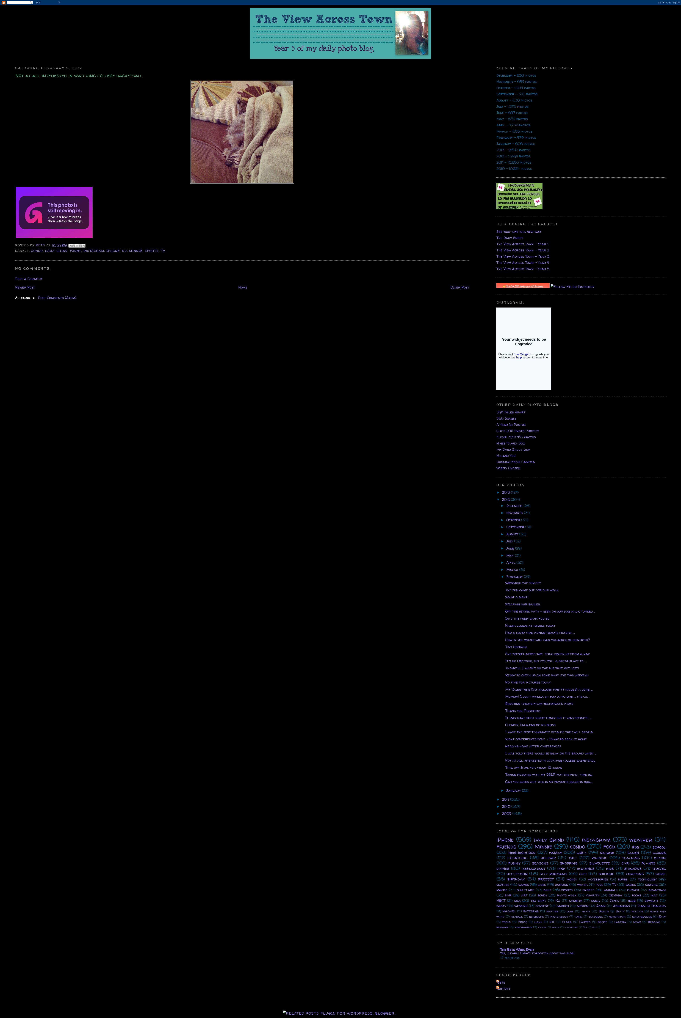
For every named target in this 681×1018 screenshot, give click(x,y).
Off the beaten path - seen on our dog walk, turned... (550, 611)
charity (592, 895)
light (582, 852)
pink (561, 868)
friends (506, 846)
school (659, 847)
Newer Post (25, 287)
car (625, 863)
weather (640, 839)
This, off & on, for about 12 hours (533, 767)
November (515, 512)
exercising (517, 858)
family (555, 852)
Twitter (585, 922)
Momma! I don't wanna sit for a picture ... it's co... (547, 696)
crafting (635, 874)
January (514, 790)
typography (523, 927)
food (609, 846)
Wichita (509, 911)
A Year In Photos (511, 424)
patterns (531, 911)
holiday (548, 858)
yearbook (596, 916)
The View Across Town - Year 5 (522, 268)
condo (37, 251)
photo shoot (559, 916)
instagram (93, 251)
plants (648, 863)
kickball (517, 916)
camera (575, 900)
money (572, 879)
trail (578, 916)
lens (570, 911)
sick (517, 900)
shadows (633, 868)
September (515, 527)
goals (555, 927)
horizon (561, 884)
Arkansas (621, 905)
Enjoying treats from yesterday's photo (539, 703)
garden (563, 905)
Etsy (662, 916)
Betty (620, 911)
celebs (542, 927)
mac (654, 895)
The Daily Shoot (509, 237)
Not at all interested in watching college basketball (550, 760)
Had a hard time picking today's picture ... (540, 632)
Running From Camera (515, 461)
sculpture (571, 927)
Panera (620, 922)
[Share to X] (77, 246)
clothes (502, 884)
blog (631, 900)
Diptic (614, 900)
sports (152, 251)
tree (573, 858)
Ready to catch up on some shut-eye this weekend (546, 675)
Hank (538, 922)
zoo (594, 927)
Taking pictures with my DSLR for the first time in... (549, 774)
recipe (602, 922)
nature (607, 852)
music (595, 900)
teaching (631, 858)
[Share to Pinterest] (83, 246)
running (502, 927)
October (513, 519)
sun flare (525, 889)
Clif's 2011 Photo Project (517, 430)
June (510, 548)
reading (654, 922)
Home (242, 287)
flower (633, 889)
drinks (502, 868)
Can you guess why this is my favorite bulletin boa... (548, 781)
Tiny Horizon (516, 646)
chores (588, 889)
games (523, 884)
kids (610, 868)
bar (508, 895)
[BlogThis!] (73, 246)
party (501, 905)
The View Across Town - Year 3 (522, 256)
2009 (507, 813)
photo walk (567, 895)
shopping (568, 863)
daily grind (56, 251)
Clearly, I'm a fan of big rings (530, 724)
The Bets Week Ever (517, 949)
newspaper (617, 916)
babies (630, 884)
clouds (659, 852)
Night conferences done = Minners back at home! (546, 739)
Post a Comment (29, 278)
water (582, 884)
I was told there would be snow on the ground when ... (551, 753)
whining (599, 858)
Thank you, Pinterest (523, 710)
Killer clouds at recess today (530, 625)
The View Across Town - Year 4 (522, 262)
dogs (547, 889)
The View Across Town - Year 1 (522, 244)
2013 (506, 492)
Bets (41, 245)
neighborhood (522, 852)
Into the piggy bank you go (527, 618)
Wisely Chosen (508, 468)
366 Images (506, 418)
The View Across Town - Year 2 (522, 250)
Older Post (459, 287)
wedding (520, 905)
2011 (506, 799)
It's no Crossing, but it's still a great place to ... (546, 660)
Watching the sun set (523, 582)
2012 (506, 499)
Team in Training (651, 905)
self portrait (553, 874)
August (512, 534)
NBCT (501, 900)
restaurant (533, 868)
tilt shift (538, 900)
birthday (516, 879)
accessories (598, 879)
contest (542, 905)
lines (542, 884)
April (511, 562)
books (636, 895)
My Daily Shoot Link (513, 449)
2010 (506, 806)
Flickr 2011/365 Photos (516, 437)
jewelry (651, 900)
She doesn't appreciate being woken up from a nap (547, 653)
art (524, 895)
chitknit (503, 988)
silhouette (599, 863)
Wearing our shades (522, 604)
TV (163, 251)
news (637, 922)
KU (124, 251)
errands (585, 868)
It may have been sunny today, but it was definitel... (548, 717)
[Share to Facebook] (80, 246)
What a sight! (516, 597)
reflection (517, 874)
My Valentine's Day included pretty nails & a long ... (549, 689)
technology (647, 879)
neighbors (536, 916)
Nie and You (506, 455)
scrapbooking (642, 916)
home (660, 874)
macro (501, 889)
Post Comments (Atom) (57, 297)
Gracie (604, 911)
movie (586, 911)
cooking (651, 884)
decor (660, 858)
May (510, 555)
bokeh (542, 895)
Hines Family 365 (510, 443)
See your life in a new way (518, 231)
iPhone (113, 251)
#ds (635, 847)
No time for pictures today (528, 682)
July (510, 541)
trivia (506, 922)
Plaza (567, 922)
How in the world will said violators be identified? (547, 639)
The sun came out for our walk (531, 590)
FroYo (522, 922)
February (515, 576)
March (512, 569)
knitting (552, 911)
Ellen (633, 852)
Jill (585, 927)
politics (637, 911)
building (606, 874)
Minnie (135, 251)
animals (611, 889)
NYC (552, 922)
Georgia (615, 895)
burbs (623, 879)
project (546, 879)
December (515, 505)
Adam (600, 905)
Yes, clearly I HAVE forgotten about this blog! (537, 953)
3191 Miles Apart (510, 412)
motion (582, 905)
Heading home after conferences (533, 746)
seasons (540, 863)
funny (75, 251)
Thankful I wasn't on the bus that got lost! (542, 668)
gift (583, 874)
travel (659, 868)
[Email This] (70, 246)
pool (599, 884)
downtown (657, 889)
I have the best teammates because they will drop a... (550, 731)
